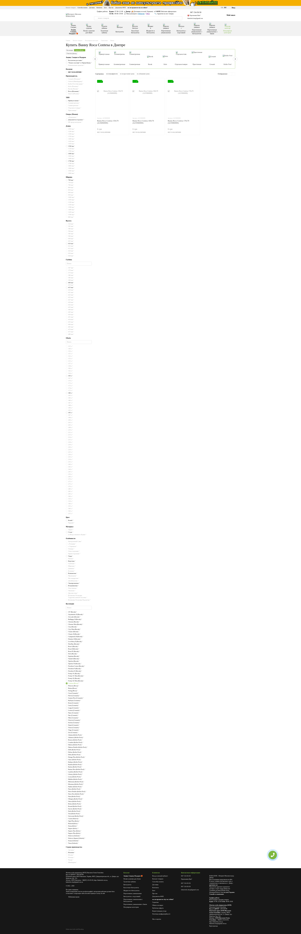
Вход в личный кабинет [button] (160, 876)
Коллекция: (70, 50)
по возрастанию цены (127, 74)
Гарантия (155, 902)
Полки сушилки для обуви (89, 32)
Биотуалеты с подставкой (181, 32)
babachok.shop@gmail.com (195, 18)
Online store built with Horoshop (75, 929)
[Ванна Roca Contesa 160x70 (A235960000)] (148, 97)
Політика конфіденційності (161, 914)
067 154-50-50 (195, 12)
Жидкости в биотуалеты (150, 32)
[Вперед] (235, 59)
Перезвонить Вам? (186, 879)
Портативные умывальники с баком (212, 31)
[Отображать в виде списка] (233, 73)
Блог (105, 7)
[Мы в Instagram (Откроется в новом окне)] (218, 7)
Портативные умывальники (166, 32)
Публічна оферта (158, 908)
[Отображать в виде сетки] (230, 73)
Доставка (92, 7)
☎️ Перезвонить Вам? (193, 15)
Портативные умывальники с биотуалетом (196, 31)
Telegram (141, 14)
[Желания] (218, 15)
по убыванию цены (143, 74)
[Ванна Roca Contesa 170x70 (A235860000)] (183, 97)
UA (222, 7)
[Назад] (95, 59)
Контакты (99, 7)
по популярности (112, 74)
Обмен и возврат (157, 905)
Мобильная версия (73, 897)
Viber (148, 14)
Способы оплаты (82, 7)
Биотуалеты (120, 32)
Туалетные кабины (104, 32)
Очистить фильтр (72, 53)
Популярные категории (227, 32)
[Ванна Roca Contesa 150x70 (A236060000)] (112, 97)
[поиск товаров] (96, 18)
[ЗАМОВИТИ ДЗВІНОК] (273, 855)
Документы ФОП (120, 7)
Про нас (111, 7)
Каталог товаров (71, 7)
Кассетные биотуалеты (135, 32)
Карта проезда (213, 926)
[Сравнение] (212, 15)
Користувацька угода (159, 911)
